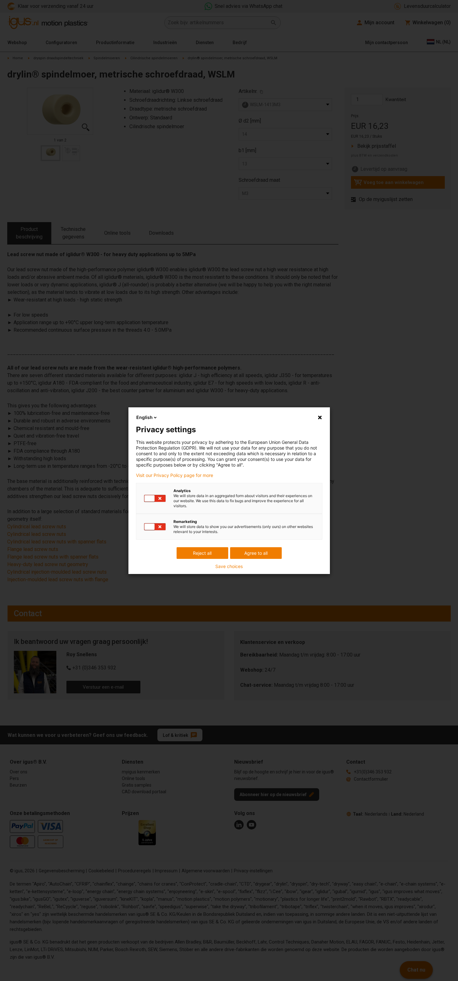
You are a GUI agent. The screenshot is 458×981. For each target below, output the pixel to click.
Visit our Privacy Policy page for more (174, 475)
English (144, 417)
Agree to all (256, 553)
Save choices (229, 566)
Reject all (202, 553)
